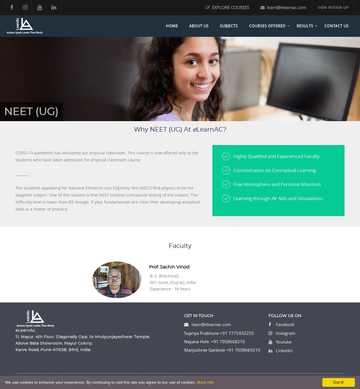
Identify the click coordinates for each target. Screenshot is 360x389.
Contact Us (337, 25)
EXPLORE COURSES (230, 7)
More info (205, 382)
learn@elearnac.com (286, 7)
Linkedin (284, 350)
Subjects (229, 25)
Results (305, 25)
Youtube (284, 342)
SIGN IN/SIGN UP (333, 7)
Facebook (285, 324)
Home (172, 25)
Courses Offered (267, 25)
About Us (199, 25)
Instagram (285, 333)
